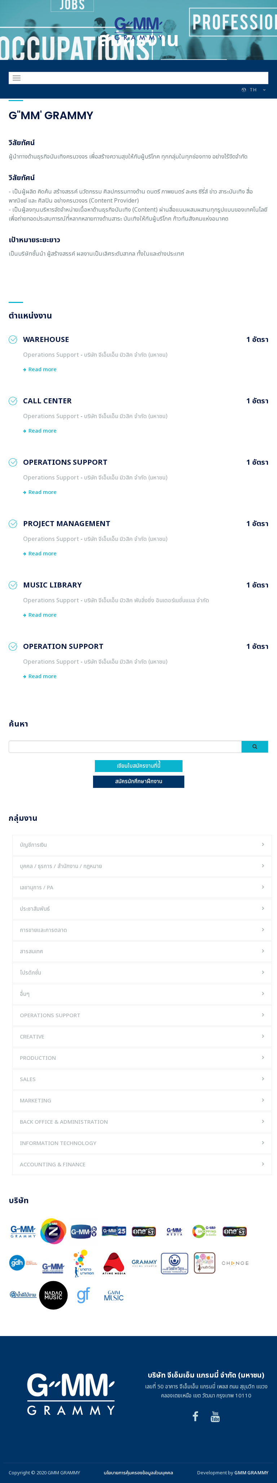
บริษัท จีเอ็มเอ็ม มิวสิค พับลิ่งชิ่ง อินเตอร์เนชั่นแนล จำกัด (146, 600)
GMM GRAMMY (251, 1473)
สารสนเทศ (31, 952)
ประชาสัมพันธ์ (35, 909)
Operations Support (51, 355)
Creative (32, 1037)
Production (38, 1058)
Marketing (35, 1101)
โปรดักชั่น (30, 973)
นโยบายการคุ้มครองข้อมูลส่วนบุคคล (138, 1473)
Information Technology (58, 1143)
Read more (42, 369)
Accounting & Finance (52, 1165)
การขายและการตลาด (43, 930)
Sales (28, 1079)
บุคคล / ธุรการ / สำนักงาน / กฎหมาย (61, 866)
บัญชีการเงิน (33, 845)
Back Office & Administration (64, 1122)
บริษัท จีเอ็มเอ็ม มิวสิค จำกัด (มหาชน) (125, 355)
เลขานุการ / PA (36, 888)
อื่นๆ (25, 994)
